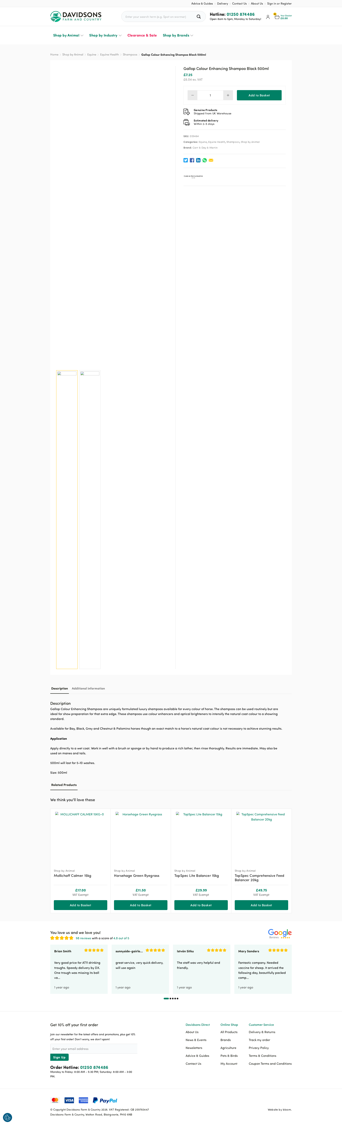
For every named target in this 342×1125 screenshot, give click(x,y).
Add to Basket (259, 95)
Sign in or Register (279, 3)
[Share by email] (211, 160)
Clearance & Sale (142, 35)
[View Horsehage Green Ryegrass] (140, 837)
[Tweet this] (185, 160)
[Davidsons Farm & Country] (75, 16)
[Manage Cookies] (7, 1117)
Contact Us (239, 3)
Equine (91, 54)
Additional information (88, 688)
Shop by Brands (176, 35)
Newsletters (194, 1048)
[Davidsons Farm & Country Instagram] (289, 1100)
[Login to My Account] (268, 16)
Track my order (259, 1040)
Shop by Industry (103, 35)
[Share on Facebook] (192, 160)
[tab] (59, 688)
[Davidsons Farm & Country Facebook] (269, 1100)
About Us (257, 3)
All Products (229, 1032)
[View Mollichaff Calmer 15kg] (80, 837)
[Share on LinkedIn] (198, 160)
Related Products (64, 785)
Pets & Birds (229, 1056)
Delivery (222, 3)
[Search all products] (199, 16)
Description (59, 688)
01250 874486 (241, 14)
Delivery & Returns (262, 1032)
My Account (228, 1064)
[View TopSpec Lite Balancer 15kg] (201, 837)
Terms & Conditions (262, 1056)
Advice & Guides (202, 3)
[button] (289, 799)
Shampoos (130, 54)
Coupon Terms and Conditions (270, 1064)
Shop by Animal (66, 35)
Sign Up (59, 1057)
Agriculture (228, 1048)
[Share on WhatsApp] (204, 160)
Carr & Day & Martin (205, 147)
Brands (225, 1040)
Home (54, 54)
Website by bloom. (280, 1109)
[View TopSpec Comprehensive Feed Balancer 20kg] (261, 837)
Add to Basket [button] (80, 905)
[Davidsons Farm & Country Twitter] (279, 1100)
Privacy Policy (259, 1048)
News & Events (196, 1040)
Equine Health (109, 54)
